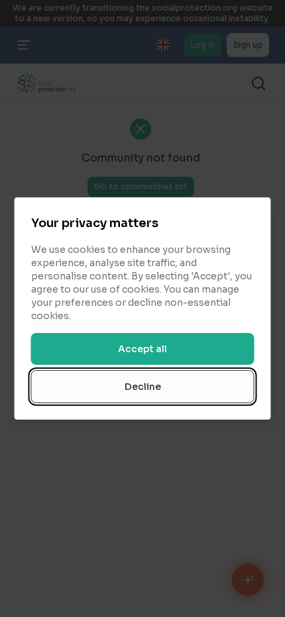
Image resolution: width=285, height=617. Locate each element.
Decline (143, 387)
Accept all (142, 349)
